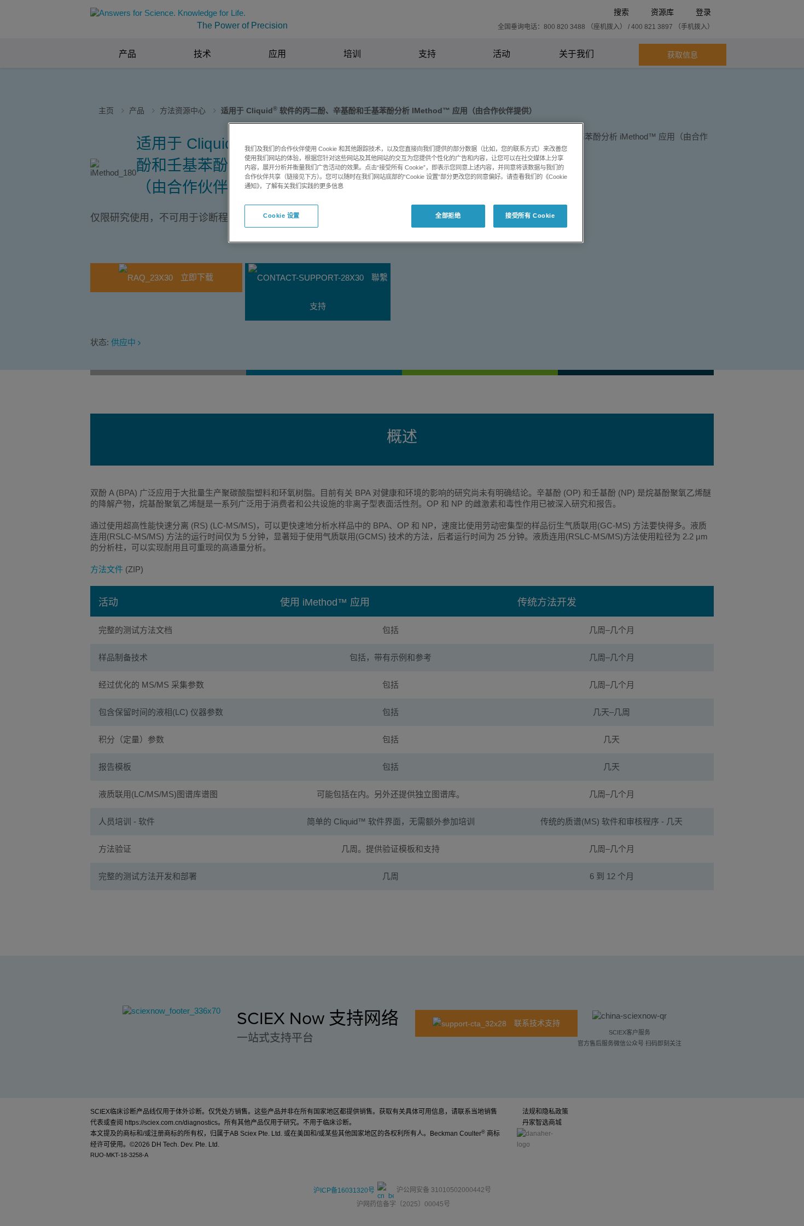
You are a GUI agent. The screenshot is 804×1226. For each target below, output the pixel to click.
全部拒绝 (448, 215)
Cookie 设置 (281, 215)
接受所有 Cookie (530, 215)
